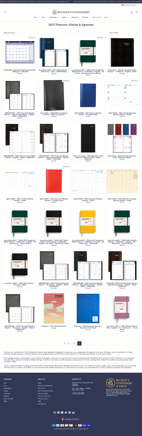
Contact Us (42, 404)
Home (64, 17)
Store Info (41, 388)
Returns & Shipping (45, 386)
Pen (35, 17)
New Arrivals (97, 17)
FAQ (39, 401)
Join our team (43, 393)
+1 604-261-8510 (78, 393)
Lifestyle (74, 17)
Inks (43, 17)
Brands (85, 17)
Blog (106, 17)
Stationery (53, 17)
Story (40, 383)
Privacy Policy (43, 399)
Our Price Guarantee (45, 391)
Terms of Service (44, 396)
